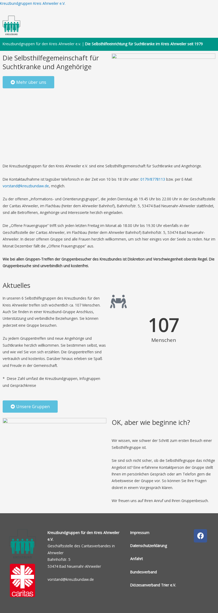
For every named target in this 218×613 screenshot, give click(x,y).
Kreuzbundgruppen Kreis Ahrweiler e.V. (32, 3)
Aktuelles (16, 285)
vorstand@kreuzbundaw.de (26, 185)
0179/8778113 (152, 179)
